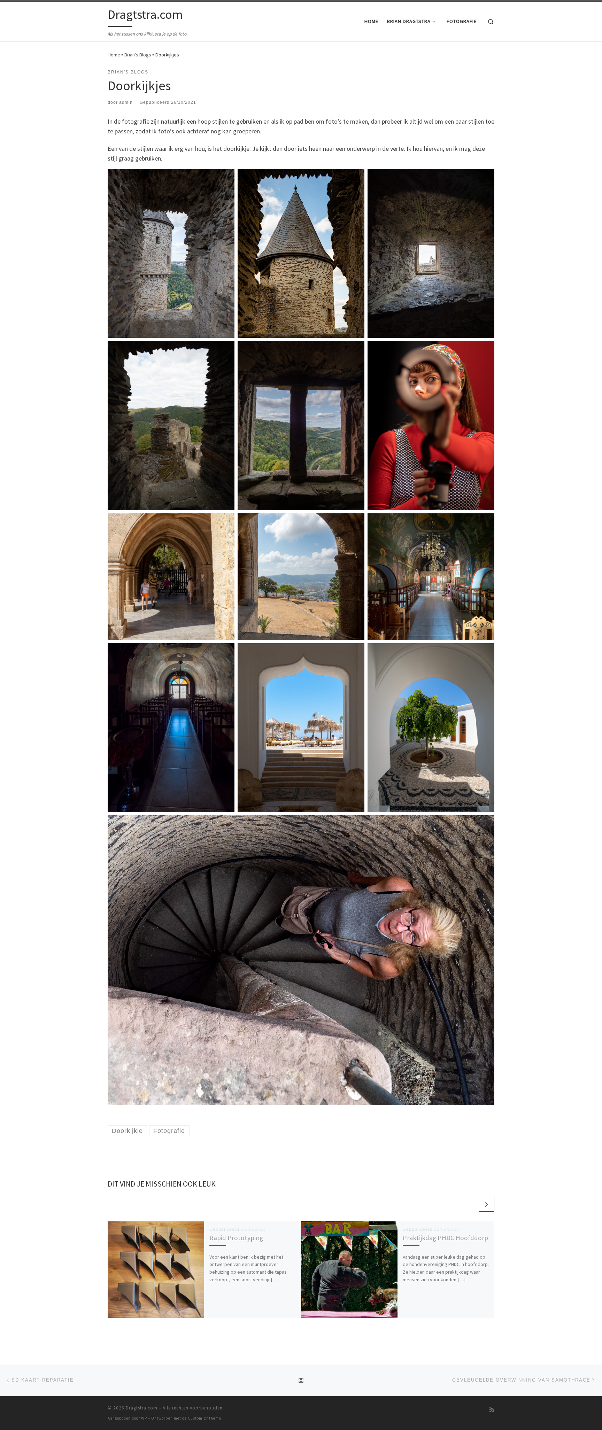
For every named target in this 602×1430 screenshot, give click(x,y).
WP (144, 1418)
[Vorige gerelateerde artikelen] (470, 1204)
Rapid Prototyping (236, 1238)
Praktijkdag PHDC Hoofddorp (445, 1238)
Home (114, 55)
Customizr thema (204, 1418)
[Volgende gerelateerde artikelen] (486, 1204)
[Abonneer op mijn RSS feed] (491, 1410)
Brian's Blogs (137, 55)
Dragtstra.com (141, 1408)
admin (126, 102)
